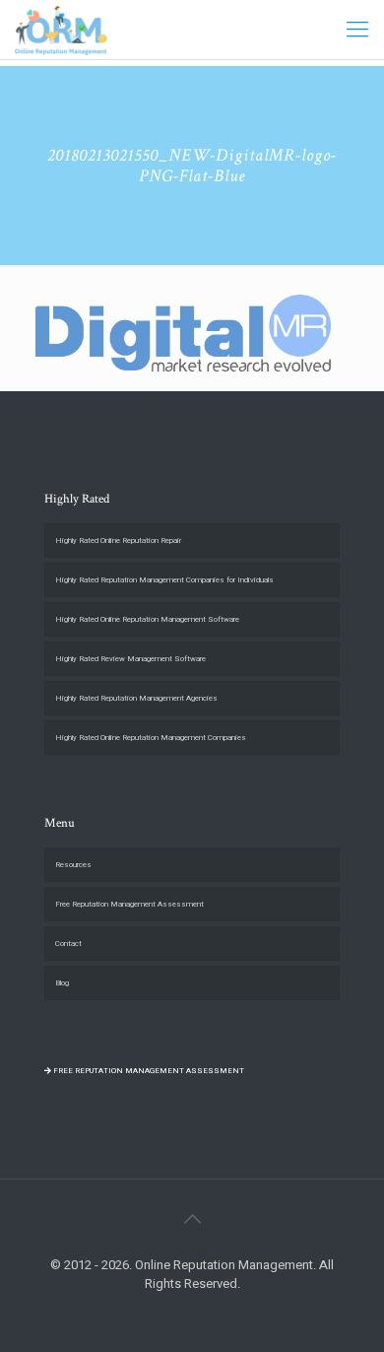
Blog (62, 983)
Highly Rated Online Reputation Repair (118, 540)
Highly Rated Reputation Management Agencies (136, 698)
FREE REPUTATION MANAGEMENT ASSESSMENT (147, 1070)
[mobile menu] (357, 29)
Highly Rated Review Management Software (130, 658)
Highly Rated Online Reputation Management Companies (150, 737)
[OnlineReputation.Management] (61, 29)
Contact (68, 943)
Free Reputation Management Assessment (129, 904)
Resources (73, 864)
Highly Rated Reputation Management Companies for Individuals (164, 580)
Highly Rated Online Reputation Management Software (147, 619)
